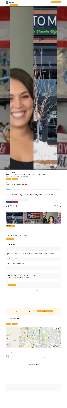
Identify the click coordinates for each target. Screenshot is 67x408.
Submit (10, 239)
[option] (45, 88)
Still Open (18, 184)
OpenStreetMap (53, 346)
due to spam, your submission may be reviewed (18, 277)
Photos (12, 187)
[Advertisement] (33, 299)
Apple (9, 178)
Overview (8, 187)
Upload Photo (11, 225)
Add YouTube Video (10, 232)
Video (17, 187)
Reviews (30, 187)
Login (47, 2)
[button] (8, 336)
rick (17, 355)
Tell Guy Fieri (56, 2)
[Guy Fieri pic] (22, 88)
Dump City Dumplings (13, 206)
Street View (57, 328)
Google (15, 178)
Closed (25, 184)
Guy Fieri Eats (23, 187)
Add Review (35, 187)
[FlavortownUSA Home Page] (10, 2)
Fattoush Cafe (55, 206)
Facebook (9, 202)
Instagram (15, 202)
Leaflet (47, 346)
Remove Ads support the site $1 (45, 311)
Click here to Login (24, 387)
